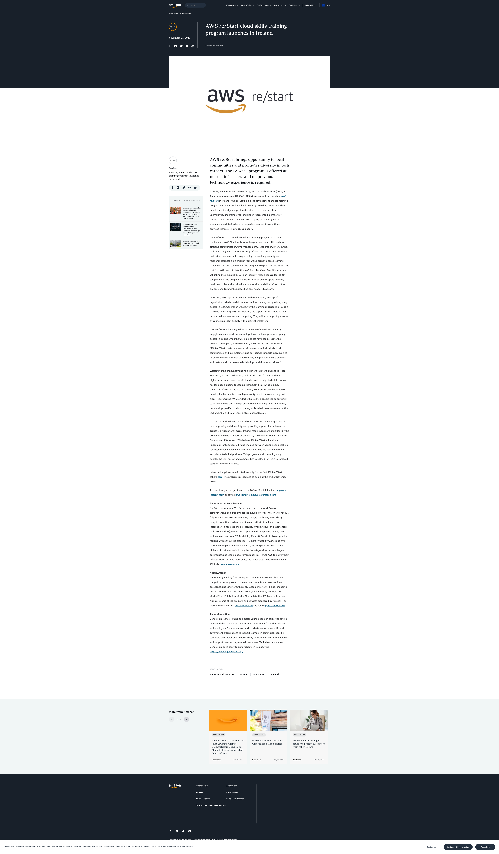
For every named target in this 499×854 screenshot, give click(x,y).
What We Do (246, 5)
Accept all (485, 847)
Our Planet (293, 5)
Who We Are (231, 5)
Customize (431, 847)
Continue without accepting (458, 847)
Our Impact (279, 5)
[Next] (186, 719)
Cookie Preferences (230, 840)
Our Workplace (263, 5)
